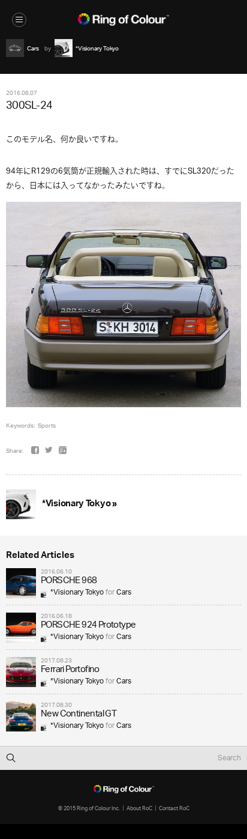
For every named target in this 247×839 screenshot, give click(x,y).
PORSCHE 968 (69, 581)
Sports (47, 425)
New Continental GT (78, 714)
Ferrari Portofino (70, 670)
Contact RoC (174, 808)
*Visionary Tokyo (77, 592)
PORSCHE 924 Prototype (88, 625)
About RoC (139, 808)
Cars (123, 592)
